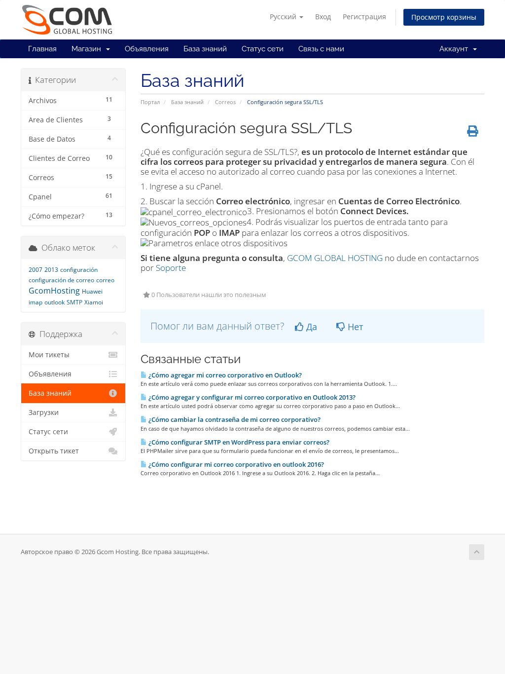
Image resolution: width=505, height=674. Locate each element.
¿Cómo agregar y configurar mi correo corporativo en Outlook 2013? (251, 397)
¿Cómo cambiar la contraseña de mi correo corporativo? (234, 419)
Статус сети (263, 48)
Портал (150, 102)
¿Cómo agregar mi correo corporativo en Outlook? (224, 375)
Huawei (92, 291)
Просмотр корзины (443, 17)
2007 (35, 269)
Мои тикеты (49, 354)
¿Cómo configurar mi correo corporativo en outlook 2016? (235, 464)
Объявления (147, 48)
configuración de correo (61, 280)
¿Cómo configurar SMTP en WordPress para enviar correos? (238, 442)
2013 (51, 269)
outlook (54, 302)
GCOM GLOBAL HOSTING (335, 257)
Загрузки (44, 412)
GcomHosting (54, 290)
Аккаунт (455, 48)
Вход (323, 16)
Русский (284, 16)
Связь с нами (321, 48)
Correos (225, 102)
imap (35, 302)
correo (105, 280)
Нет (354, 327)
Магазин (88, 48)
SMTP (74, 302)
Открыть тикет (54, 451)
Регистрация (364, 16)
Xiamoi (93, 302)
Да (310, 327)
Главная (42, 48)
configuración (79, 269)
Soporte (171, 267)
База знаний (205, 48)
